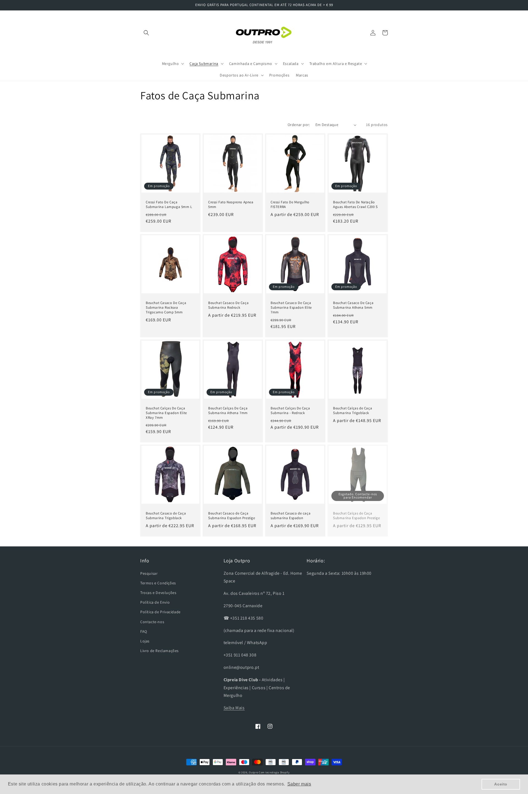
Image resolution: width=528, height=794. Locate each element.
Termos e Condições (158, 583)
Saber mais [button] (299, 784)
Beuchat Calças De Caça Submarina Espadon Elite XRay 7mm (166, 413)
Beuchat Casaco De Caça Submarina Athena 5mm (353, 305)
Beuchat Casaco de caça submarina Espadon (290, 515)
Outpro (253, 772)
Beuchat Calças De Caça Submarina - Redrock (290, 410)
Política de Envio (155, 602)
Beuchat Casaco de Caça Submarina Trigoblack (166, 515)
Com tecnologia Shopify (274, 772)
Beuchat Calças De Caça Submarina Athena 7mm (228, 410)
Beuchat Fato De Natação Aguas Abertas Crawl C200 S (355, 204)
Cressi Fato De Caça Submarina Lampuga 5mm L (169, 204)
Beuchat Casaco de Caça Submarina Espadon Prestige (231, 515)
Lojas (145, 641)
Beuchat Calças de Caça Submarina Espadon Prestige (356, 515)
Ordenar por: (299, 124)
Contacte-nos (152, 621)
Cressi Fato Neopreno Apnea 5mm (231, 204)
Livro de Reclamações (159, 650)
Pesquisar (149, 573)
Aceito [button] (500, 784)
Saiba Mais (234, 708)
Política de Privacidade (160, 611)
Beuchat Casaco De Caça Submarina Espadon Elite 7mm (291, 307)
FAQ (143, 631)
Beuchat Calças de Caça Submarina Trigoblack (352, 410)
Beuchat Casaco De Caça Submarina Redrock (228, 305)
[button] (146, 33)
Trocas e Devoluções (158, 592)
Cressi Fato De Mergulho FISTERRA (290, 204)
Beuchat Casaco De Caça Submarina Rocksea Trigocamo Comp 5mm (166, 307)
